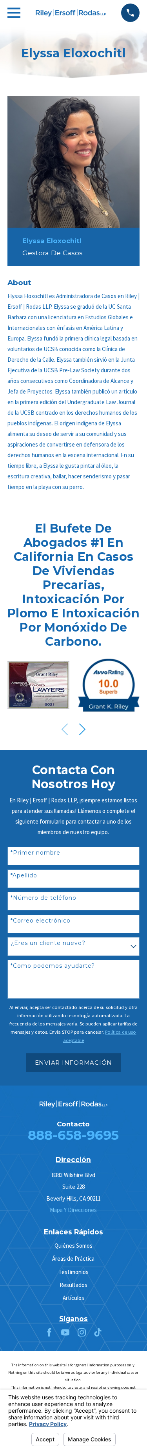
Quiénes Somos (73, 1245)
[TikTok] (98, 1332)
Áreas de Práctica (73, 1258)
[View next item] (82, 729)
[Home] (71, 12)
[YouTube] (65, 1332)
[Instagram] (82, 1332)
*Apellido (24, 875)
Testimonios (73, 1272)
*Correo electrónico (41, 920)
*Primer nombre (35, 852)
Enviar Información (74, 1062)
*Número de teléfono (43, 898)
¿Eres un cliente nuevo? (48, 943)
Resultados (73, 1285)
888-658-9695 (73, 1135)
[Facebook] (49, 1332)
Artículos (73, 1298)
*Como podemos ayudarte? (53, 966)
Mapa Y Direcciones (73, 1210)
